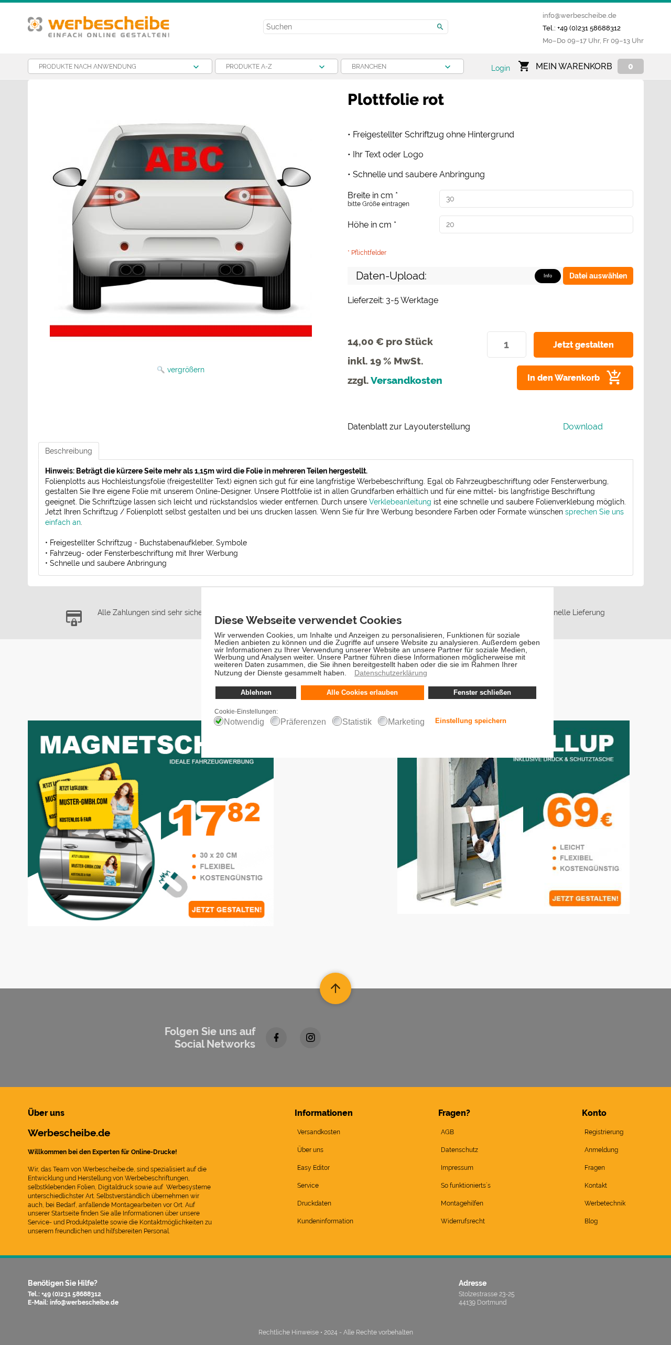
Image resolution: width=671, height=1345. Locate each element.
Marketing (406, 722)
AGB (447, 1132)
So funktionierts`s (466, 1185)
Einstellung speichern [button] (470, 721)
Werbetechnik (605, 1203)
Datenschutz (459, 1150)
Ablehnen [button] (256, 692)
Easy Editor (313, 1167)
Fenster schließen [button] (482, 692)
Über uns (310, 1150)
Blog (591, 1221)
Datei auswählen (598, 276)
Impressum (457, 1167)
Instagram (310, 1037)
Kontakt (596, 1185)
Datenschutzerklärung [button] (390, 673)
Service (308, 1185)
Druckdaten (314, 1203)
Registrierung (604, 1132)
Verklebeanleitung (400, 502)
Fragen (595, 1167)
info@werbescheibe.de (579, 15)
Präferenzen (303, 722)
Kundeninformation (325, 1221)
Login (500, 68)
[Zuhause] (98, 22)
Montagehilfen (462, 1203)
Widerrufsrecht (463, 1221)
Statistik (357, 722)
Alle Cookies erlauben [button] (362, 692)
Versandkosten (406, 380)
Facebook (276, 1037)
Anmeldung (601, 1150)
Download (583, 427)
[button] (349, 674)
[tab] (68, 451)
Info (548, 275)
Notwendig (244, 722)
